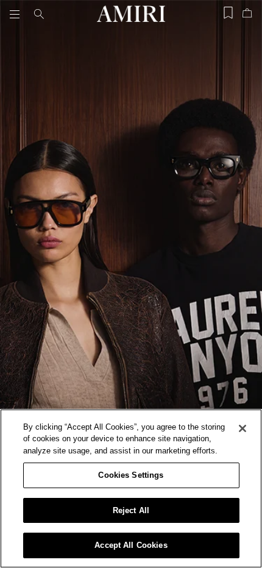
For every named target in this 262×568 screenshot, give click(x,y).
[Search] (39, 14)
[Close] (242, 428)
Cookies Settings (130, 475)
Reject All (131, 510)
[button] (17, 14)
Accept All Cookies (130, 545)
